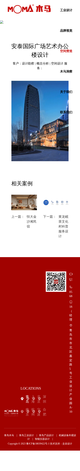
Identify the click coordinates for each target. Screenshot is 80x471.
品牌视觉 (66, 30)
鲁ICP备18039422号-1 (37, 443)
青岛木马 (9, 435)
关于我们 (66, 91)
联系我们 (66, 112)
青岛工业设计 (26, 435)
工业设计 (66, 10)
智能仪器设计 (42, 439)
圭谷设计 (67, 443)
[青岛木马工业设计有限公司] (29, 9)
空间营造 (66, 51)
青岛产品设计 (46, 435)
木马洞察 (66, 71)
